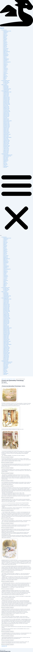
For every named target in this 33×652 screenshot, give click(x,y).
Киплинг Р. (5, 369)
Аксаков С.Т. (5, 240)
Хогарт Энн (5, 167)
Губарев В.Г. (5, 39)
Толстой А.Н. (5, 70)
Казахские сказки (6, 112)
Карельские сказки (6, 114)
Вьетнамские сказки (6, 103)
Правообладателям (5, 651)
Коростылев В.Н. (6, 48)
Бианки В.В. (5, 36)
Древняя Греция (5, 85)
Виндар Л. (4, 37)
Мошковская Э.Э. (6, 54)
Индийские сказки (6, 107)
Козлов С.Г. (5, 47)
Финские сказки (5, 144)
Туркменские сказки (6, 140)
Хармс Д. (4, 74)
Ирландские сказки (6, 108)
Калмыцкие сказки (6, 113)
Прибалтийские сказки (7, 134)
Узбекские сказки (6, 142)
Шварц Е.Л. (5, 77)
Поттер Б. (4, 165)
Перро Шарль (5, 164)
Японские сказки (6, 152)
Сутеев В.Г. (5, 273)
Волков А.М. (5, 38)
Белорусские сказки (6, 99)
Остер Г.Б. (5, 56)
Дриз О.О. (4, 40)
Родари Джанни (5, 166)
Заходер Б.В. (5, 42)
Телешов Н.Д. (5, 68)
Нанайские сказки (6, 335)
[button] (16, 202)
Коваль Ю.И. (5, 46)
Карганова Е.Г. (5, 44)
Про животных (5, 83)
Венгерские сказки (6, 102)
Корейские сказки (6, 118)
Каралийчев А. (5, 368)
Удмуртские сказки (6, 141)
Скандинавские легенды (7, 88)
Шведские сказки (6, 150)
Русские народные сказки (6, 80)
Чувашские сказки (6, 148)
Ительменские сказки (6, 111)
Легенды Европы (6, 86)
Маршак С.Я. (5, 52)
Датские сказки (5, 105)
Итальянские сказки (6, 110)
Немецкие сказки (6, 336)
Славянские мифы (6, 89)
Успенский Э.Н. (5, 73)
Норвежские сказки (6, 132)
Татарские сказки (6, 139)
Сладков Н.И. (5, 272)
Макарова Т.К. (5, 50)
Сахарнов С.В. (5, 271)
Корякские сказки (6, 119)
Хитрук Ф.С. (5, 75)
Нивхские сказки (6, 131)
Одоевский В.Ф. (5, 55)
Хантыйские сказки (6, 146)
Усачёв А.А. (5, 72)
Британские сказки (6, 101)
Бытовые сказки (5, 81)
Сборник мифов (5, 87)
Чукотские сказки (6, 149)
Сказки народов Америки (7, 137)
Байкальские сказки (6, 304)
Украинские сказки (6, 143)
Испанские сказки (6, 109)
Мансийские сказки (6, 121)
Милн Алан (5, 163)
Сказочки (2, 28)
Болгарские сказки (6, 100)
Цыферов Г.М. (5, 76)
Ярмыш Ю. (5, 78)
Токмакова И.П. (5, 69)
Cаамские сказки (6, 135)
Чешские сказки (5, 147)
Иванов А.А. (5, 43)
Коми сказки (5, 117)
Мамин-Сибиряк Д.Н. (6, 51)
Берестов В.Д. (5, 35)
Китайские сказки (6, 116)
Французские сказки (6, 145)
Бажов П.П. (5, 34)
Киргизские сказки (6, 115)
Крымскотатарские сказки (7, 120)
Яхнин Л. (4, 79)
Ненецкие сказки (6, 130)
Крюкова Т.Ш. (5, 49)
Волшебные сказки (6, 82)
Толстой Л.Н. (5, 71)
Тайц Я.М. (4, 67)
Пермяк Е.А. (5, 57)
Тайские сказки (5, 138)
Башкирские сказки (6, 98)
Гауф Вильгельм (5, 367)
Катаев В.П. (5, 45)
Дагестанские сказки (6, 104)
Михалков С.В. (5, 53)
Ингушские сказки (6, 106)
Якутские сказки (6, 151)
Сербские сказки (6, 136)
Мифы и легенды (4, 84)
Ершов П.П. (5, 41)
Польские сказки (6, 133)
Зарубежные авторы (5, 153)
